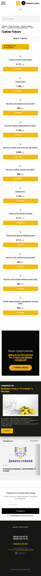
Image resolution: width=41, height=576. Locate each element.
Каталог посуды (14, 26)
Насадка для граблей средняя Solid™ (20, 104)
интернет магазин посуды (25, 549)
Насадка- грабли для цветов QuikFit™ (20, 170)
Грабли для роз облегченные (20, 60)
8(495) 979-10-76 (20, 539)
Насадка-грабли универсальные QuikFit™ (21, 126)
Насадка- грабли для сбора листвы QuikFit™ (20, 148)
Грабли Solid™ (20, 82)
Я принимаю (14, 515)
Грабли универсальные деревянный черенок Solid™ (20, 302)
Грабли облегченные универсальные (20, 235)
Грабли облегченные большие (20, 213)
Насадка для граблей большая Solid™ (20, 257)
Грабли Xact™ (20, 192)
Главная (4, 26)
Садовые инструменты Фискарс (17, 27)
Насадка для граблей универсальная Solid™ (20, 279)
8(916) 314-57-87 (20, 537)
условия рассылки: (22, 515)
